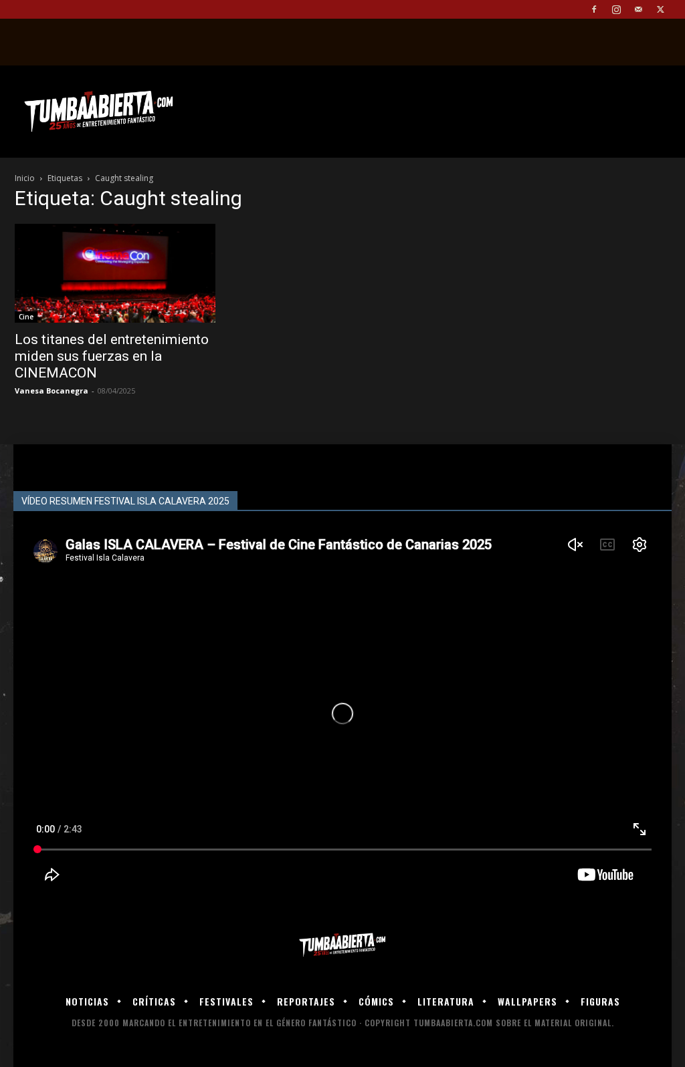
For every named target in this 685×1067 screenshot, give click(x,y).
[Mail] (638, 9)
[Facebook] (594, 9)
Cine (26, 316)
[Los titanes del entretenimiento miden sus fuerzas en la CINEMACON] (115, 273)
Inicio (25, 178)
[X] (660, 9)
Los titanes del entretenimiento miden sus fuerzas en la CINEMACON (112, 356)
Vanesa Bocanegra (51, 391)
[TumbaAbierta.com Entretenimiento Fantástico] (342, 945)
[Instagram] (616, 9)
